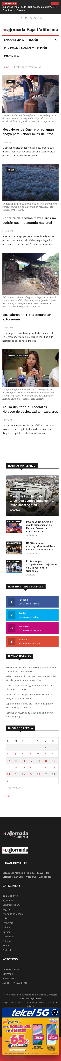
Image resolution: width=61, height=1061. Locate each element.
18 (16, 767)
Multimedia (11, 55)
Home (5, 66)
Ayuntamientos (10, 900)
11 (16, 760)
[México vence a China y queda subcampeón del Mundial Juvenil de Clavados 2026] (15, 527)
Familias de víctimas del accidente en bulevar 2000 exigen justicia (29, 714)
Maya (40, 872)
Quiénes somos (10, 969)
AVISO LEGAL (9, 978)
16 (53, 760)
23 (53, 767)
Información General (17, 47)
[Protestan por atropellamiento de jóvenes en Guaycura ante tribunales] (15, 567)
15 (46, 760)
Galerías (6, 941)
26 (23, 774)
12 (23, 760)
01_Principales (13, 522)
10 (8, 760)
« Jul (8, 795)
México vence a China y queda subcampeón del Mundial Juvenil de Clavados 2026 (31, 678)
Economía (7, 922)
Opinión (42, 47)
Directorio (7, 973)
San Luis (19, 876)
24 (8, 774)
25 (16, 774)
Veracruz (31, 876)
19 (23, 767)
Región (33, 39)
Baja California (14, 39)
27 (31, 774)
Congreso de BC (11, 904)
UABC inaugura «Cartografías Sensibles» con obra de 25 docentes (40, 546)
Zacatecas (45, 876)
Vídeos (5, 945)
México (10, 81)
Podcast (6, 950)
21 (38, 767)
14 (38, 760)
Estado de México (12, 872)
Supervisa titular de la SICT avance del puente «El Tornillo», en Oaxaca (30, 705)
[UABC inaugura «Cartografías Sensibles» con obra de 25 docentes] (15, 549)
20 (31, 767)
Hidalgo (30, 872)
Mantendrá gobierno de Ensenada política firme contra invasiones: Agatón (32, 501)
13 (31, 760)
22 (46, 767)
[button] (53, 3)
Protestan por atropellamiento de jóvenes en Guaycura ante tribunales (29, 696)
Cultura (6, 927)
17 (8, 767)
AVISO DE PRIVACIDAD (14, 982)
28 (38, 774)
